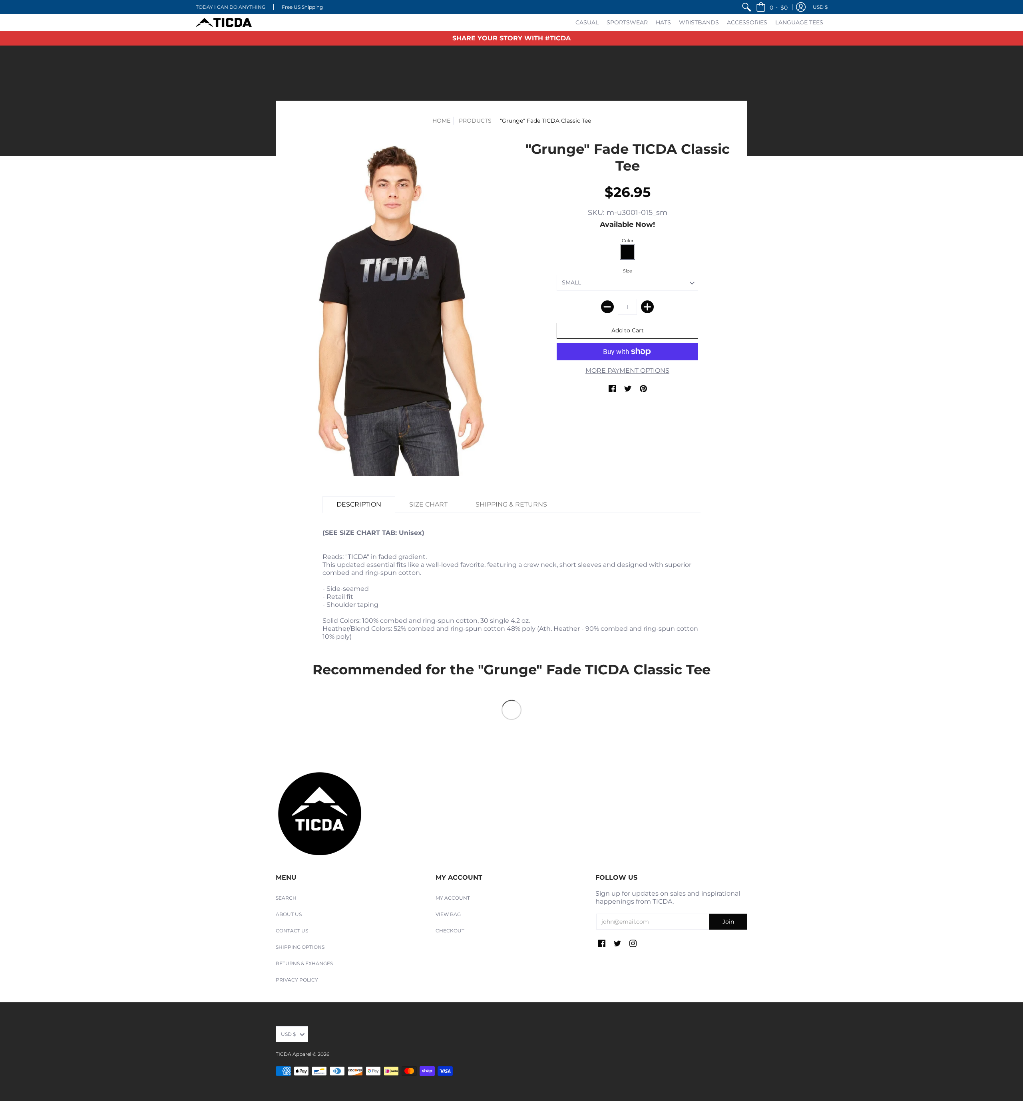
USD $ (820, 7)
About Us (289, 914)
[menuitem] (746, 7)
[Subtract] (607, 306)
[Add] (647, 306)
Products (475, 120)
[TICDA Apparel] (224, 22)
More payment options (627, 370)
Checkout (450, 931)
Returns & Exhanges (304, 963)
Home (441, 120)
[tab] (358, 504)
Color (627, 240)
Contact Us (292, 931)
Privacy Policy (297, 980)
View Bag (448, 914)
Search (286, 898)
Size (627, 271)
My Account (453, 898)
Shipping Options (300, 947)
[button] (772, 7)
